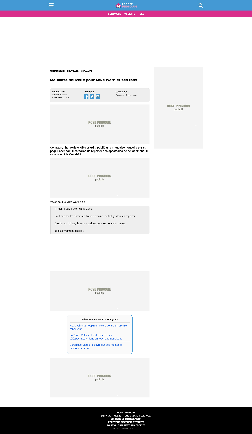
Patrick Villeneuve (59, 95)
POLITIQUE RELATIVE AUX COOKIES (126, 425)
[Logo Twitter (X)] (92, 96)
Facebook (120, 95)
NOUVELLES (72, 71)
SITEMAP (125, 428)
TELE (141, 13)
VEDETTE (129, 13)
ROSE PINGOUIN (126, 412)
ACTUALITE (86, 71)
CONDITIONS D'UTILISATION (126, 419)
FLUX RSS (116, 428)
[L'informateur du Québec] (126, 5)
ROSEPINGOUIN (57, 71)
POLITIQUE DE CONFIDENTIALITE (126, 422)
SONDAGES (114, 13)
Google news (131, 95)
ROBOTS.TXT (135, 428)
